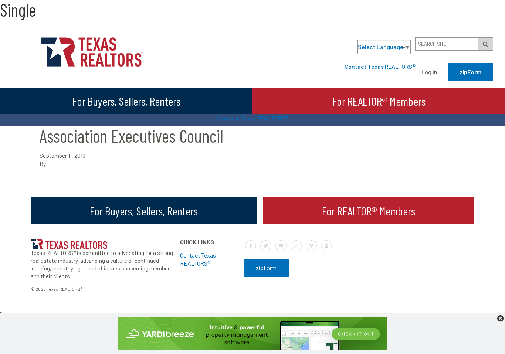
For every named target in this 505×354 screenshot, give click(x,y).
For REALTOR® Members (379, 101)
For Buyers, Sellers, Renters (126, 101)
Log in (429, 71)
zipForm (470, 71)
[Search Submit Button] (485, 44)
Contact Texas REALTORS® (380, 66)
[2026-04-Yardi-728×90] (252, 347)
